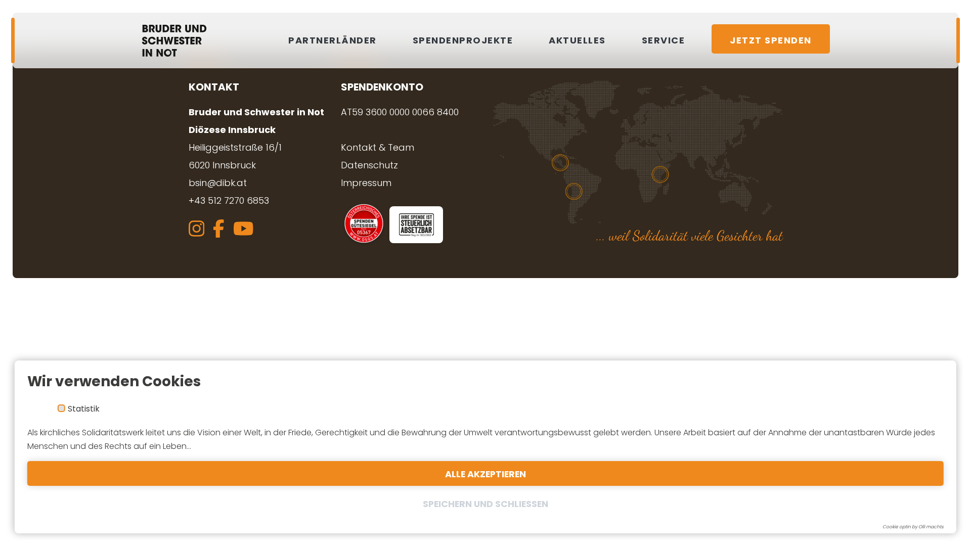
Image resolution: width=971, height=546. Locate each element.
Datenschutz (369, 165)
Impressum (366, 182)
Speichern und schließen (485, 504)
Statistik (84, 409)
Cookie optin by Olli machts (913, 527)
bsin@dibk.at (218, 182)
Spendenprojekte (463, 40)
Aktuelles (577, 40)
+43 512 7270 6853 (229, 200)
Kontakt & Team (377, 147)
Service (663, 40)
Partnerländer (332, 40)
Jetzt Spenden (771, 40)
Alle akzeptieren (485, 474)
